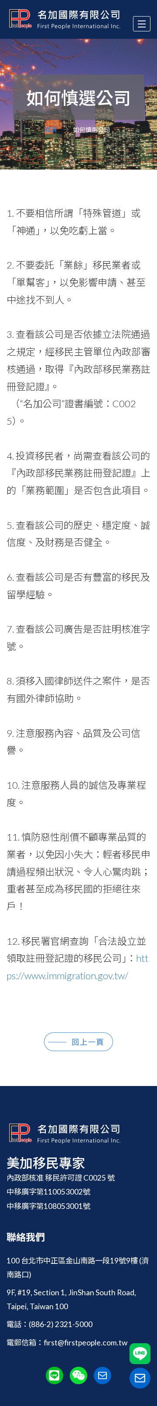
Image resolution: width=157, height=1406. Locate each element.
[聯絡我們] (140, 1378)
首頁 (51, 129)
